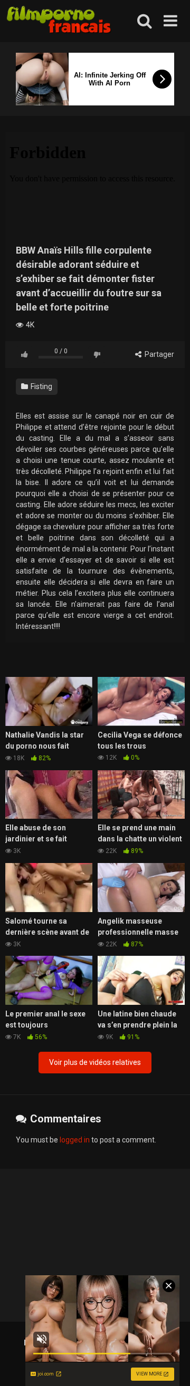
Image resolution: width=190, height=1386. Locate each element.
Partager (158, 354)
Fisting (40, 386)
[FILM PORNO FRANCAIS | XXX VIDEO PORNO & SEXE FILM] (59, 21)
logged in (75, 1140)
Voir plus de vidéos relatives (95, 1062)
